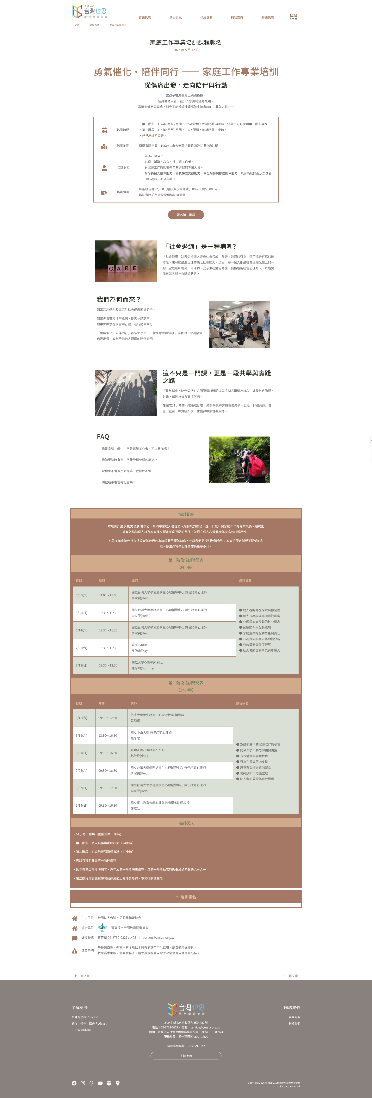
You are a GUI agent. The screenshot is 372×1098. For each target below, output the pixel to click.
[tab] (150, 449)
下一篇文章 (292, 975)
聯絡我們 (294, 1023)
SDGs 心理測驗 (81, 1030)
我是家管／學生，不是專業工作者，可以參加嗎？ (136, 448)
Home (76, 24)
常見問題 (294, 1017)
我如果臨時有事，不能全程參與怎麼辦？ (130, 459)
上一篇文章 (80, 975)
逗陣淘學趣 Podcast (85, 1017)
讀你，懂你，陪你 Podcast (89, 1023)
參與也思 (94, 24)
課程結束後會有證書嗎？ (119, 482)
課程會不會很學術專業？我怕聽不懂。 (128, 470)
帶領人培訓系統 (117, 24)
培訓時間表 (156, 135)
